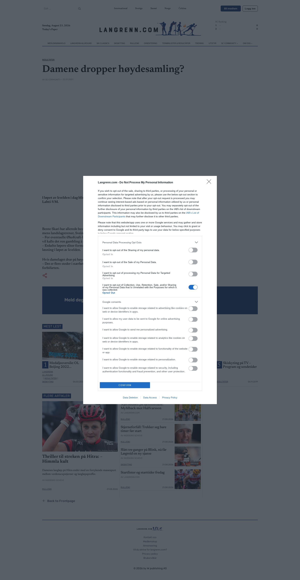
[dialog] (150, 290)
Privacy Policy (169, 397)
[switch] (193, 250)
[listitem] (150, 242)
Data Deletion (130, 397)
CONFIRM (125, 385)
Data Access (150, 397)
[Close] (210, 182)
